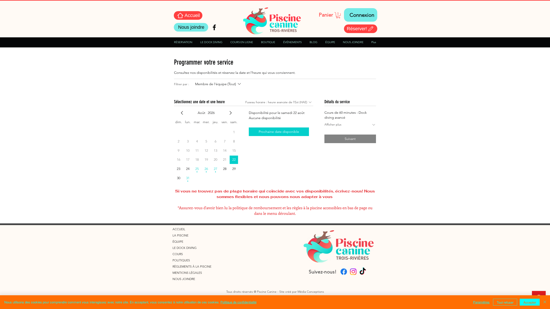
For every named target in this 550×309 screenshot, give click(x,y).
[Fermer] (544, 302)
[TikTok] (362, 271)
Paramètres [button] (481, 302)
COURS (178, 254)
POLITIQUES (181, 260)
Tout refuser (505, 302)
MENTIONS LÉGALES (187, 273)
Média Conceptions (311, 292)
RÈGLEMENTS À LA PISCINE (192, 266)
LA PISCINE (180, 235)
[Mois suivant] (230, 112)
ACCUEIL (179, 229)
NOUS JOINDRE (184, 279)
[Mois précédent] (182, 112)
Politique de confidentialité (238, 302)
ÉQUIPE (178, 242)
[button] (338, 15)
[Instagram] (353, 271)
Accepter (529, 302)
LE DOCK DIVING (185, 248)
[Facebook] (343, 271)
